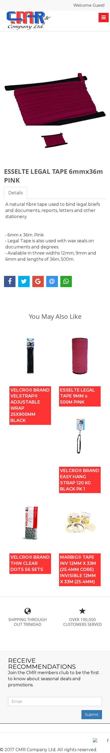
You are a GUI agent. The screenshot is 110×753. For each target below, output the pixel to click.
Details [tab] (15, 192)
